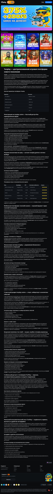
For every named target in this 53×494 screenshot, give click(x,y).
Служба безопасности (4, 469)
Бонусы (15, 470)
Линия (41, 469)
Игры (27, 467)
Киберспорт (42, 470)
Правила (15, 467)
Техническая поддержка (4, 467)
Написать (8, 479)
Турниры (15, 469)
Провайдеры (29, 470)
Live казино (28, 469)
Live (40, 467)
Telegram (44, 484)
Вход (43, 2)
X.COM (50, 484)
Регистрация (48, 2)
